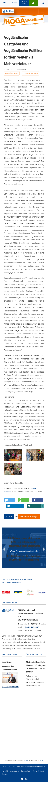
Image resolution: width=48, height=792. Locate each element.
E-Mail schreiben (10, 687)
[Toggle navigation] (42, 11)
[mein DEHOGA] (33, 3)
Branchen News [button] (11, 73)
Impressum (14, 771)
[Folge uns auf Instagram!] (26, 779)
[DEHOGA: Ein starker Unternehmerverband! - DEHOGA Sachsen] (8, 610)
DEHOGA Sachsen (30, 73)
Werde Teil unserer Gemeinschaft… (24, 551)
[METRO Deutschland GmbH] (18, 592)
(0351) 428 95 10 (32, 627)
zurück (9, 516)
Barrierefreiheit (38, 771)
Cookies (5, 774)
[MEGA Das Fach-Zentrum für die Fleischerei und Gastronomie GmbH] (6, 592)
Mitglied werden (24, 3)
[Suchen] (43, 3)
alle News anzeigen (29, 516)
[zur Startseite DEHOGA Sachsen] (5, 3)
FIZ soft (26, 760)
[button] (9, 500)
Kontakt (5, 771)
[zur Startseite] (8, 11)
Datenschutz (25, 771)
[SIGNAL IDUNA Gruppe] (42, 592)
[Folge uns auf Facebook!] (22, 779)
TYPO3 (41, 760)
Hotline (14, 3)
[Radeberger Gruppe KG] (30, 592)
